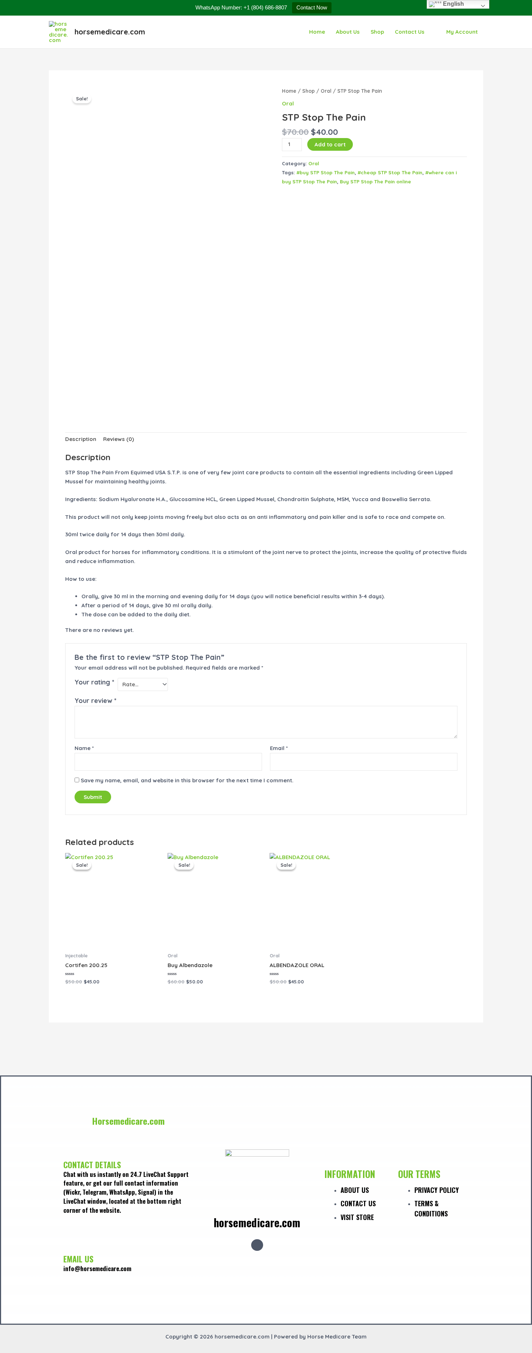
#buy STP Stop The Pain (325, 172)
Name (84, 748)
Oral (326, 91)
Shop (377, 31)
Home (317, 31)
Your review (96, 700)
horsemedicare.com (110, 31)
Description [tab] (80, 439)
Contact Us (410, 31)
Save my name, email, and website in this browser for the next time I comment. (187, 780)
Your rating (94, 682)
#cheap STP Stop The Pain (390, 172)
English (453, 4)
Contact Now (311, 7)
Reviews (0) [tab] (118, 439)
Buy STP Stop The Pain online (375, 181)
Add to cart (330, 144)
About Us (348, 31)
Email (279, 748)
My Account (462, 31)
